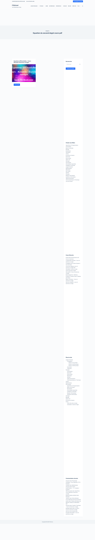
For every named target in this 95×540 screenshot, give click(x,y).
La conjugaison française (78, 1)
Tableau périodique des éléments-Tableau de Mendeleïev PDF (73, 503)
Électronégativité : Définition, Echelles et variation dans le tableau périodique (73, 276)
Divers (67, 401)
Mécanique (68, 169)
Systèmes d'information (71, 177)
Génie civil (68, 159)
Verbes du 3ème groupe (74, 365)
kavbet (67, 501)
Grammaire (69, 367)
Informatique (68, 162)
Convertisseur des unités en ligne (18, 1)
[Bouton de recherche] (80, 64)
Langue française (69, 166)
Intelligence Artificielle (70, 165)
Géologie (67, 161)
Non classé (68, 171)
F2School (15, 5)
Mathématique (69, 168)
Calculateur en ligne (30, 1)
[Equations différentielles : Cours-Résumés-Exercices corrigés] (24, 73)
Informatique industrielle (71, 164)
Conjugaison (69, 361)
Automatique (68, 146)
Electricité (68, 156)
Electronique (68, 158)
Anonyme (68, 486)
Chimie (67, 153)
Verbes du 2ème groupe (74, 364)
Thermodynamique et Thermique (72, 179)
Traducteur (69, 368)
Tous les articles (69, 181)
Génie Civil (68, 398)
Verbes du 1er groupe (73, 362)
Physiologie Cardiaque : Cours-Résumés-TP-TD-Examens (73, 482)
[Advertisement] (33, 17)
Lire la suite (17, 85)
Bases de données (69, 148)
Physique (67, 174)
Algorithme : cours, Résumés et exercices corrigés (73, 492)
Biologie (67, 149)
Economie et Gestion (70, 155)
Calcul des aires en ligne (71, 270)
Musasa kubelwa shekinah (71, 495)
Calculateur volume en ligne (71, 269)
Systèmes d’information (72, 394)
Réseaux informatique (70, 175)
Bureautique (68, 151)
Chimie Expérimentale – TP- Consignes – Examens (72, 488)
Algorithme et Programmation (72, 145)
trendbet (67, 485)
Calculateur (68, 152)
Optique (67, 172)
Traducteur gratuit (70, 68)
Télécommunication (70, 178)
